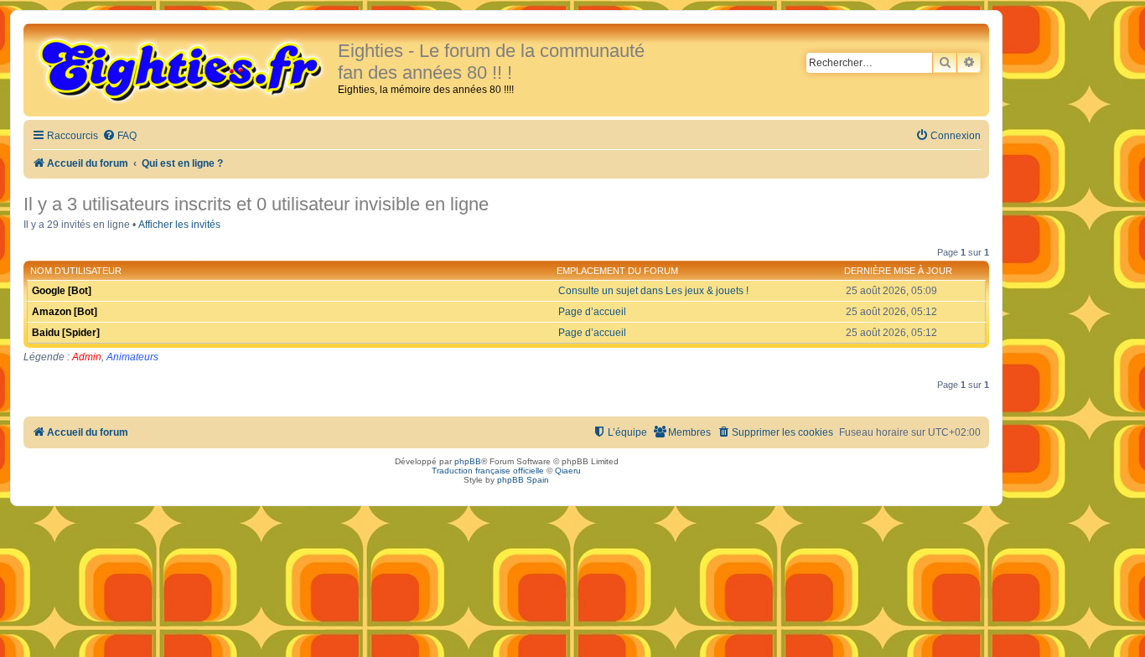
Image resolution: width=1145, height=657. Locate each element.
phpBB (467, 461)
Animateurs (132, 357)
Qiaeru (568, 470)
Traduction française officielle (488, 470)
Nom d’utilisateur (76, 271)
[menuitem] (119, 136)
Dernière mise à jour (898, 271)
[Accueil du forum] (183, 69)
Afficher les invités (179, 224)
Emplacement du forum (617, 271)
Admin (86, 357)
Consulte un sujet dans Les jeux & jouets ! (653, 291)
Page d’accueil (592, 312)
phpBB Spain (523, 479)
